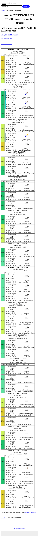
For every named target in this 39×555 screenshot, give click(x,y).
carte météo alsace (6, 44)
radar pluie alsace (6, 38)
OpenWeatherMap (30, 512)
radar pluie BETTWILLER (9, 35)
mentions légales (19, 528)
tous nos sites (7, 534)
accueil (3, 10)
